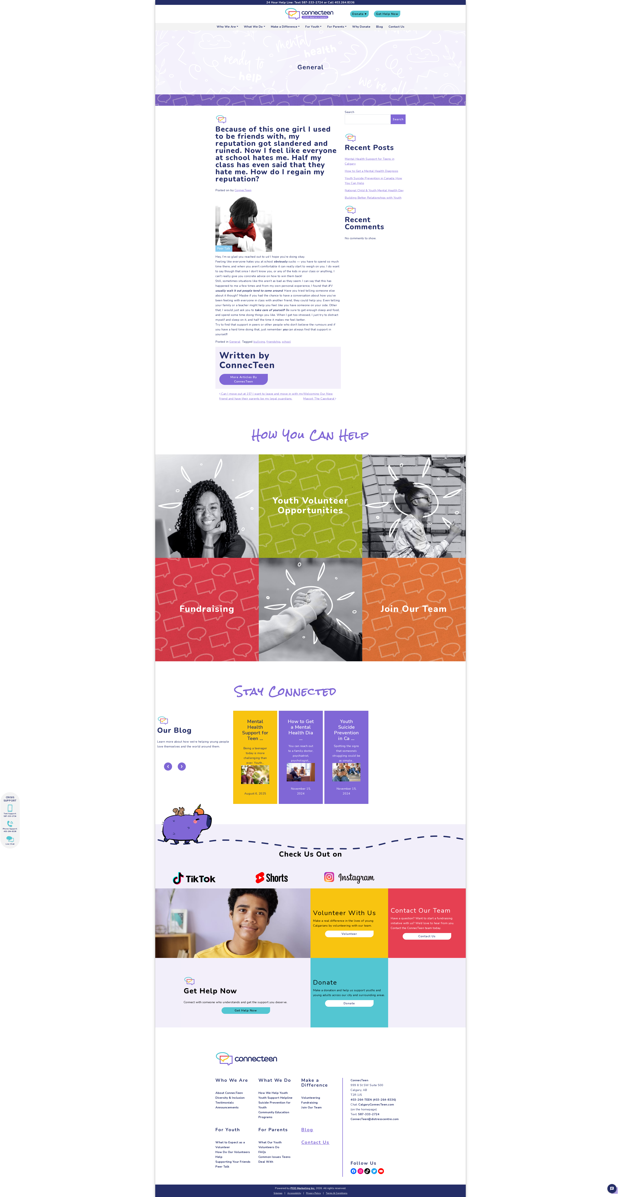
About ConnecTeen (229, 1093)
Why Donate (361, 27)
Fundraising (207, 609)
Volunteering (310, 1098)
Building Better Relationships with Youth (373, 198)
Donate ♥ (359, 14)
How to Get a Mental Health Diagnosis (371, 171)
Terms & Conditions (336, 1193)
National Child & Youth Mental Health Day (374, 190)
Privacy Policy (313, 1193)
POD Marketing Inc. (302, 1188)
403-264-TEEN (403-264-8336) (373, 1100)
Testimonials (224, 1103)
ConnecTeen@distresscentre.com (375, 1119)
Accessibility (294, 1193)
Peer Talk (222, 1167)
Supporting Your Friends (233, 1162)
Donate (349, 1003)
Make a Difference (284, 27)
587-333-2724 (312, 2)
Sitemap (278, 1193)
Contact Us (396, 27)
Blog (379, 27)
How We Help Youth (273, 1093)
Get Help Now (387, 14)
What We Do (253, 27)
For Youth (312, 27)
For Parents (335, 27)
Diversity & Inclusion (230, 1098)
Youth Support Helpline (275, 1098)
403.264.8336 (345, 2)
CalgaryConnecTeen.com (376, 1104)
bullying (259, 342)
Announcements (227, 1107)
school (286, 342)
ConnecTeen (243, 190)
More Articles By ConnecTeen (243, 379)
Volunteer (349, 934)
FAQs (262, 1152)
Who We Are (226, 27)
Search (349, 112)
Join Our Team (414, 609)
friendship (273, 342)
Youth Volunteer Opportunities (310, 505)
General (234, 342)
